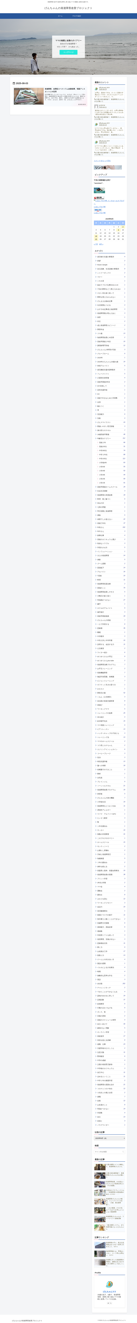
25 (96, 239)
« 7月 (96, 244)
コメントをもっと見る (102, 161)
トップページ (68, 52)
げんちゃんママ (109, 1292)
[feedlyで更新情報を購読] (108, 1303)
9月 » (101, 244)
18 (96, 236)
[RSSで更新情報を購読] (111, 1303)
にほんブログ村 (100, 207)
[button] (123, 1152)
